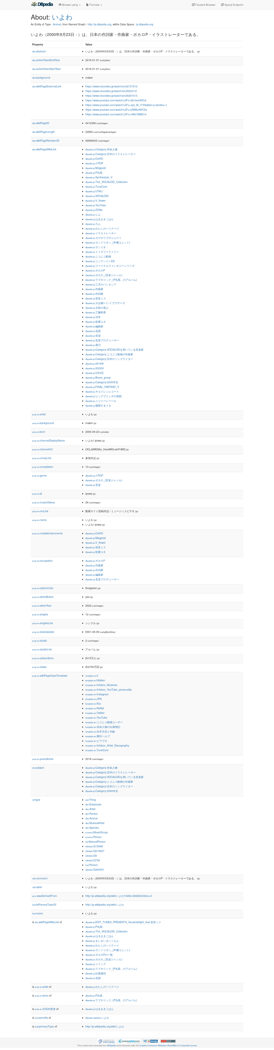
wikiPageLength (43, 132)
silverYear (41, 605)
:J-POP (94, 163)
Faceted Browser (205, 5)
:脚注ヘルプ (97, 736)
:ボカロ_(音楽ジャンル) (103, 275)
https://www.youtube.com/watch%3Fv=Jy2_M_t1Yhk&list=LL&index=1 (126, 105)
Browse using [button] (70, 5)
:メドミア (95, 964)
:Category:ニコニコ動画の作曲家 (109, 354)
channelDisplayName (48, 440)
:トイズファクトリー (102, 252)
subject (38, 767)
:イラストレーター (100, 233)
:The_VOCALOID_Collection (106, 182)
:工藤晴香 (95, 312)
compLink (41, 458)
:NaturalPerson (95, 841)
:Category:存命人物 (101, 149)
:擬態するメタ (98, 405)
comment (39, 878)
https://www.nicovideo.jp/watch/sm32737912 (111, 86)
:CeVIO (94, 158)
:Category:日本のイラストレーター (110, 154)
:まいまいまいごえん (102, 941)
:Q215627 (94, 851)
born (38, 432)
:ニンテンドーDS (100, 261)
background (41, 77)
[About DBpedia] (42, 4)
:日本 (93, 317)
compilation (42, 467)
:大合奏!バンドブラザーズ (105, 303)
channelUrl (42, 449)
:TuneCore (96, 186)
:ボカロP (95, 270)
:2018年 (94, 363)
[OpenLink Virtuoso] (106, 1040)
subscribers (42, 658)
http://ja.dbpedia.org (99, 24)
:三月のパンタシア (100, 284)
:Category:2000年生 (101, 382)
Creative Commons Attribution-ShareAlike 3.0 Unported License (168, 1045)
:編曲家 (94, 326)
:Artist (90, 809)
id (37, 493)
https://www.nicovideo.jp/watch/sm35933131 (111, 91)
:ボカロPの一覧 (99, 954)
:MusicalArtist (94, 823)
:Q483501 (94, 869)
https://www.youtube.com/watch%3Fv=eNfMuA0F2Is (116, 109)
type (36, 799)
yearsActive (42, 759)
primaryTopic (44, 1026)
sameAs (41, 1017)
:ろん (93, 224)
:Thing (90, 799)
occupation (42, 560)
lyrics (41, 995)
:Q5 (91, 855)
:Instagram (97, 694)
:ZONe (94, 210)
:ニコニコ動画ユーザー (104, 722)
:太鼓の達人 (96, 307)
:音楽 (93, 335)
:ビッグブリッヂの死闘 (103, 396)
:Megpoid (95, 168)
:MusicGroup (96, 832)
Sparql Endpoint (233, 5)
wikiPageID (40, 123)
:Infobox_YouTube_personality (108, 689)
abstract (39, 51)
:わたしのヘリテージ (102, 228)
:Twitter (95, 713)
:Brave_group (98, 377)
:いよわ (97, 1017)
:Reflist (94, 708)
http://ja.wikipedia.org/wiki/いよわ (104, 904)
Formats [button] (94, 5)
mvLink (40, 511)
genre (39, 475)
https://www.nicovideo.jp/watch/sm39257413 (111, 95)
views (39, 667)
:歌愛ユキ (95, 321)
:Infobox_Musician (101, 685)
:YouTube (95, 205)
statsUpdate (43, 632)
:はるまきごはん (99, 219)
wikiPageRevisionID (45, 140)
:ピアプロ (96, 741)
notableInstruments (47, 533)
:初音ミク (95, 298)
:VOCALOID (96, 196)
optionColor (42, 588)
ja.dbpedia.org (144, 24)
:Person (91, 813)
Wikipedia (111, 1045)
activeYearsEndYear (46, 60)
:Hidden (95, 680)
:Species (92, 827)
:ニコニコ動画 (98, 256)
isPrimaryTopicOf (44, 904)
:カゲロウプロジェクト (103, 238)
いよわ (62, 16)
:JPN (93, 699)
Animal (57, 24)
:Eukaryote (93, 804)
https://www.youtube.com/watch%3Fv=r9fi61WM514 (116, 114)
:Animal (91, 818)
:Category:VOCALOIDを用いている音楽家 (114, 349)
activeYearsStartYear (46, 69)
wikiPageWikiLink (44, 149)
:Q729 (92, 860)
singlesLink (42, 623)
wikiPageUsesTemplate (49, 675)
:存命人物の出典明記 (102, 727)
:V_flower (95, 200)
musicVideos (43, 502)
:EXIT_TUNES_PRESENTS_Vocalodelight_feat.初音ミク (123, 922)
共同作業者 (45, 1009)
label (37, 887)
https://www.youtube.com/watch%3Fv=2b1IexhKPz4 (115, 100)
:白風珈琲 (95, 973)
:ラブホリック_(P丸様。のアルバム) (111, 280)
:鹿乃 (93, 345)
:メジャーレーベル (100, 401)
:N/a (93, 703)
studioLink (42, 649)
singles (40, 614)
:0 (91, 675)
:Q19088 (94, 846)
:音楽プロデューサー (102, 340)
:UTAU (93, 191)
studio (39, 640)
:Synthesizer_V (98, 177)
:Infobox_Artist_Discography (107, 745)
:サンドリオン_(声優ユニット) (107, 242)
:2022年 (94, 368)
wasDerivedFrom (44, 896)
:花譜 (93, 331)
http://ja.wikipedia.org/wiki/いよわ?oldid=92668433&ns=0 (118, 896)
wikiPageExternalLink (46, 86)
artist (39, 414)
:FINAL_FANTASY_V (102, 387)
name (39, 520)
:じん (93, 214)
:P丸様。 (95, 172)
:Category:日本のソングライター (109, 359)
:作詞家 (94, 293)
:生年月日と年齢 (100, 731)
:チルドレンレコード (102, 391)
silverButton (43, 597)
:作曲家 (94, 289)
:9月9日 (94, 373)
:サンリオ (95, 247)
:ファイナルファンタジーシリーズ (110, 266)
